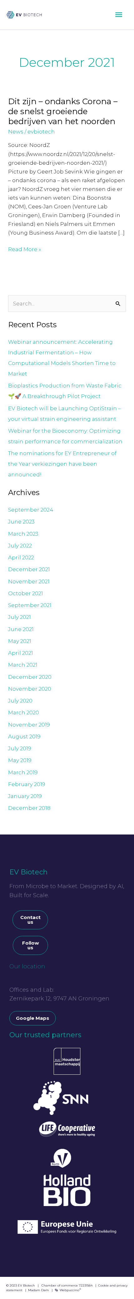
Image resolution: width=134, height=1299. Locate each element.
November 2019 (29, 725)
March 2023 (23, 534)
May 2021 (19, 641)
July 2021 (19, 617)
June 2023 (21, 521)
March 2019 (23, 772)
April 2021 (20, 653)
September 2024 (30, 510)
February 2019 (26, 784)
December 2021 (29, 569)
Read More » (24, 248)
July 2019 (19, 748)
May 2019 (19, 760)
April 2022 (21, 557)
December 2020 (29, 677)
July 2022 (20, 545)
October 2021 (25, 593)
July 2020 (20, 701)
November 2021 (29, 581)
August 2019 (24, 736)
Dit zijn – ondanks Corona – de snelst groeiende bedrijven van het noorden (62, 111)
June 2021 (21, 629)
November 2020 (29, 689)
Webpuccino (70, 1290)
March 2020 (23, 712)
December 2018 (29, 808)
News (15, 132)
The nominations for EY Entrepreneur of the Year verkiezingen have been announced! (62, 464)
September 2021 (29, 605)
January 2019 (25, 796)
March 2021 (22, 665)
